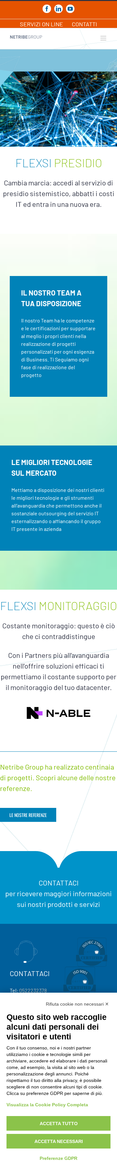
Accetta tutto (59, 1123)
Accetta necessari (58, 1141)
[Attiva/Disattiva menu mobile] (103, 38)
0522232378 (33, 990)
